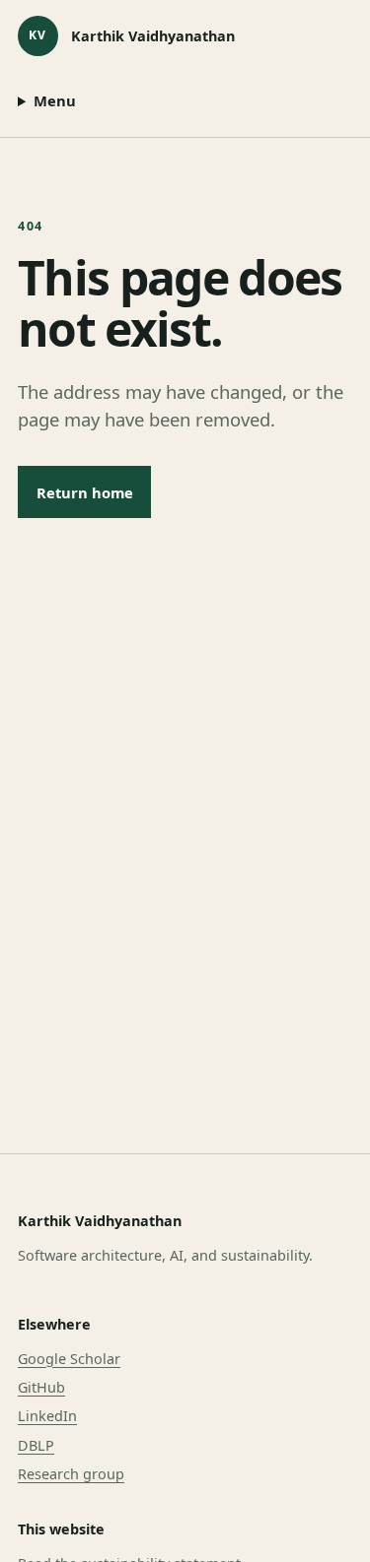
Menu (55, 100)
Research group (71, 1473)
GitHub (41, 1387)
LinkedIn (47, 1415)
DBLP (36, 1445)
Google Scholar (69, 1358)
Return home (85, 492)
